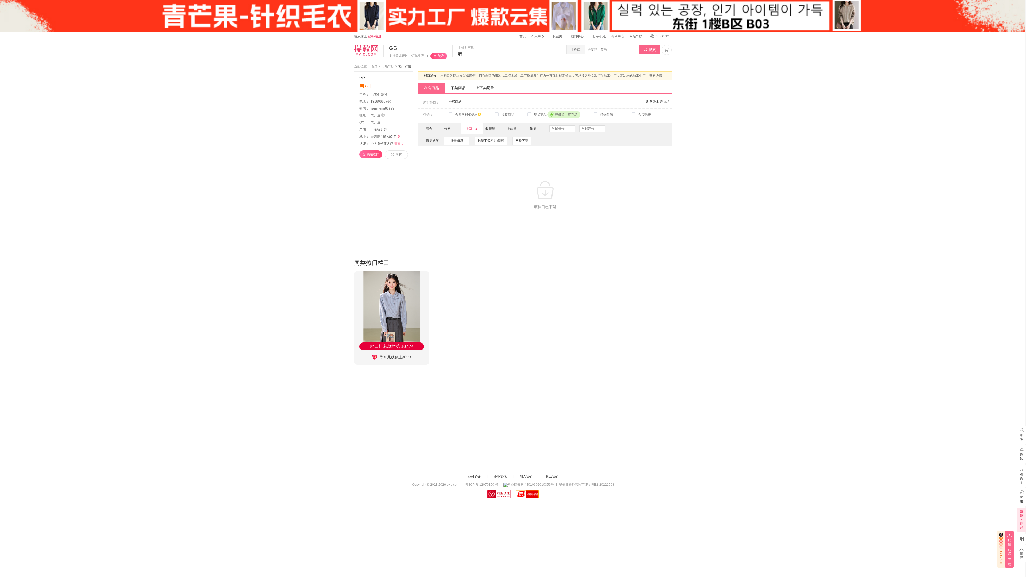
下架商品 (458, 88)
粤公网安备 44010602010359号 (531, 484)
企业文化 (500, 476)
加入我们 (526, 476)
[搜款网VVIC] (366, 50)
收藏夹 (558, 36)
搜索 (649, 50)
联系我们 (552, 476)
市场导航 (388, 66)
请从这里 (367, 36)
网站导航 (636, 36)
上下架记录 (485, 88)
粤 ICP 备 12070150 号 (481, 484)
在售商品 (431, 88)
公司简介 (474, 476)
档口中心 (577, 36)
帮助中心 (617, 36)
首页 (522, 36)
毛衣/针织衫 (379, 94)
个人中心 (538, 36)
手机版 (599, 36)
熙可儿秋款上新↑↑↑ (395, 357)
